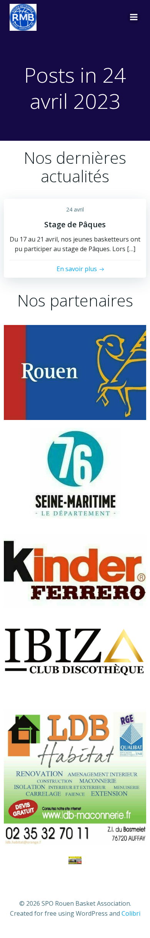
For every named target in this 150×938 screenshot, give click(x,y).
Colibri (131, 913)
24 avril (75, 209)
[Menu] (133, 17)
